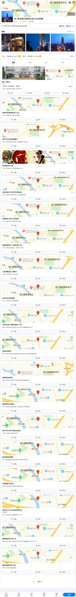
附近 (48, 93)
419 (12, 93)
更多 (19, 596)
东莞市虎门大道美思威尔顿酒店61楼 (15, 26)
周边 (69, 26)
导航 (63, 26)
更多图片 (70, 31)
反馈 (73, 2)
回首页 (6, 596)
